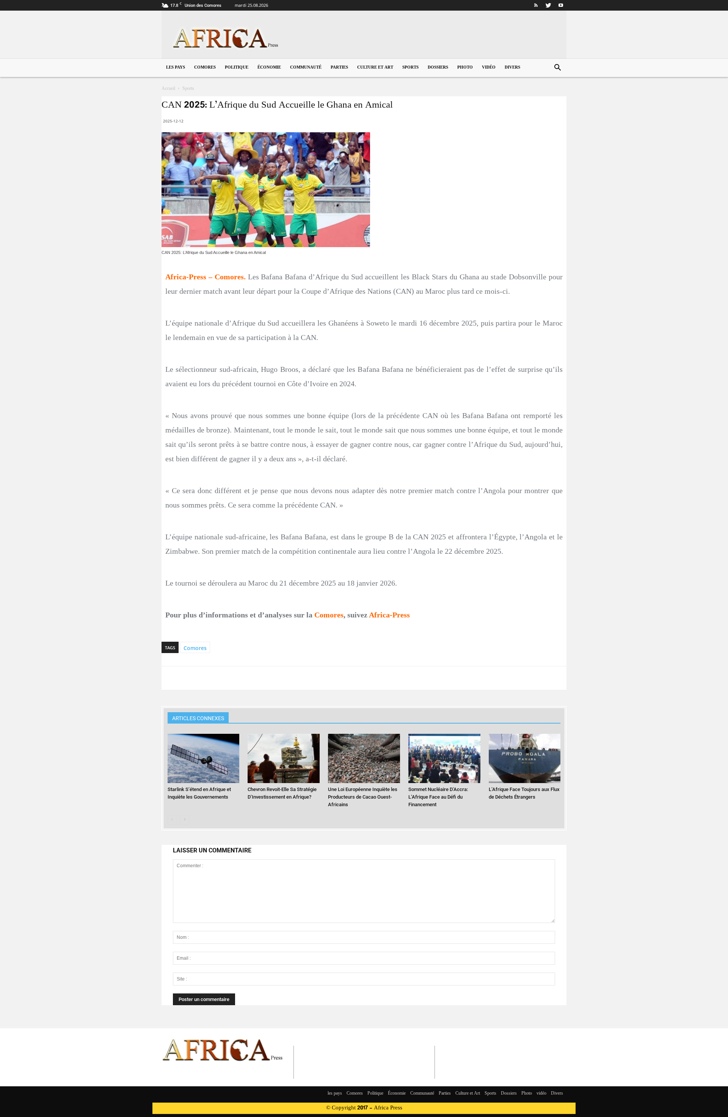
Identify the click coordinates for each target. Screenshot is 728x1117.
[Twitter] (548, 5)
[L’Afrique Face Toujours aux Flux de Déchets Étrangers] (525, 758)
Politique (236, 67)
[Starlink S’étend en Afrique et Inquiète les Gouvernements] (204, 758)
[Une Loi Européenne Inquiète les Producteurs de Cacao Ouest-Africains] (364, 758)
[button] (557, 68)
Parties (339, 67)
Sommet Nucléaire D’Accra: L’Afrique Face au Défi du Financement (438, 796)
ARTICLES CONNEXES (198, 718)
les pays (175, 67)
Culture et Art (375, 67)
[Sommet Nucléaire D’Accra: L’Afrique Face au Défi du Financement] (444, 758)
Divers (512, 67)
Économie (269, 67)
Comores (205, 67)
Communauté (306, 67)
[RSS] (535, 5)
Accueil (168, 88)
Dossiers (438, 67)
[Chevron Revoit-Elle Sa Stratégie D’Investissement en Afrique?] (284, 758)
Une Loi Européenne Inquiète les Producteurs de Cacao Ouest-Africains (362, 796)
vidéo (489, 67)
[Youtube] (560, 5)
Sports (410, 67)
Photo (465, 67)
